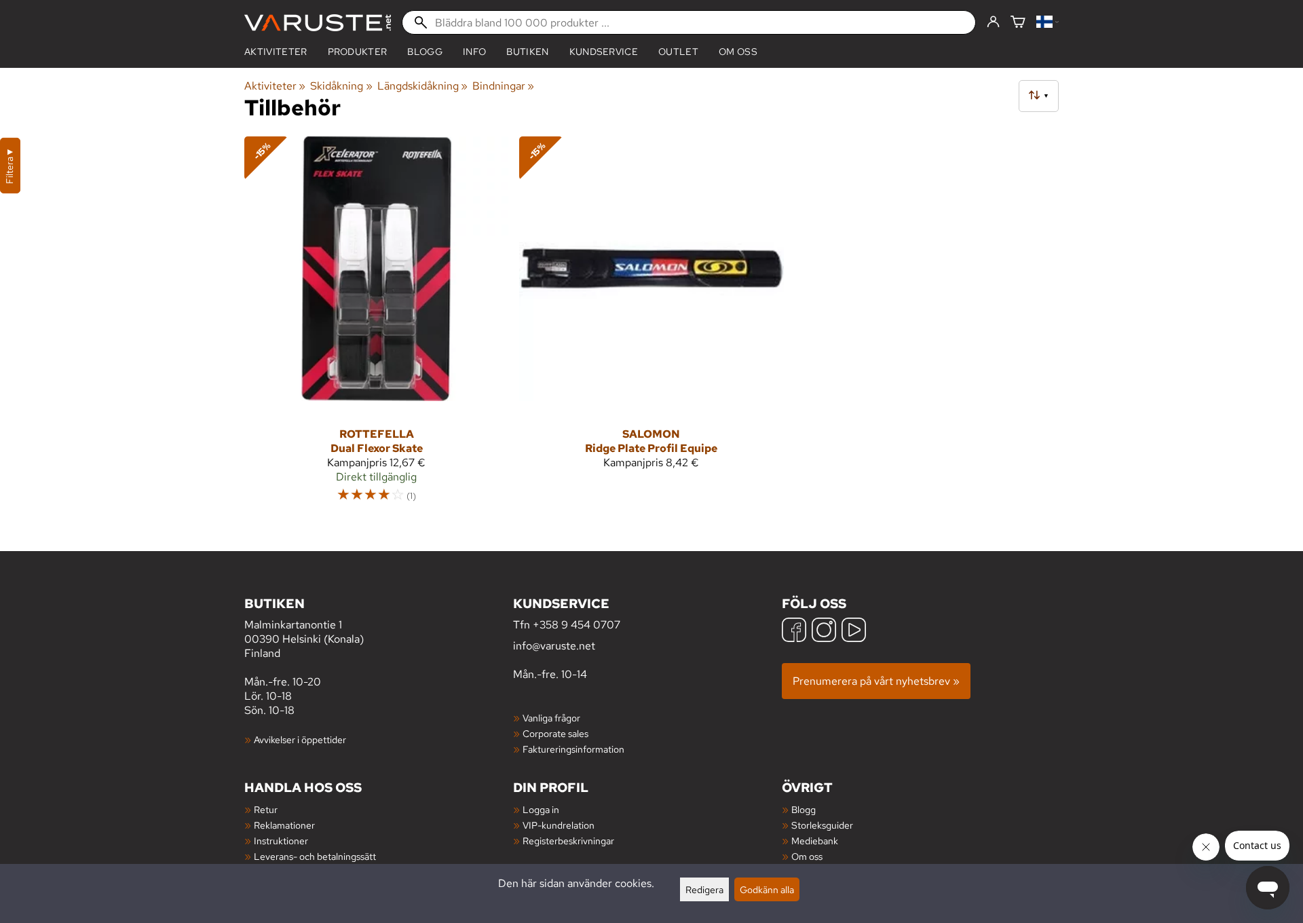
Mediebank (814, 840)
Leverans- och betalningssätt (315, 856)
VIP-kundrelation (558, 824)
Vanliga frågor (551, 717)
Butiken (527, 51)
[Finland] (1047, 22)
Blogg (803, 809)
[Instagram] (824, 631)
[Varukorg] (1018, 22)
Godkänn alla (767, 889)
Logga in (541, 809)
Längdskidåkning (422, 86)
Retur (266, 809)
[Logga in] (993, 22)
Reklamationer (284, 824)
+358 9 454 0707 (576, 625)
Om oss (738, 51)
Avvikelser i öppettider (300, 739)
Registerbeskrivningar (568, 840)
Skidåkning (341, 86)
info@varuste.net (554, 646)
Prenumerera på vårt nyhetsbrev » (876, 681)
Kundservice (604, 51)
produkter (358, 51)
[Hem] (317, 22)
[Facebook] (794, 631)
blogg (424, 51)
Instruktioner (281, 840)
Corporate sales (555, 733)
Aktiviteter (275, 51)
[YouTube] (854, 631)
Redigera (704, 889)
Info (474, 51)
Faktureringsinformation (573, 748)
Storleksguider (822, 824)
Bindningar (503, 86)
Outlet (678, 51)
